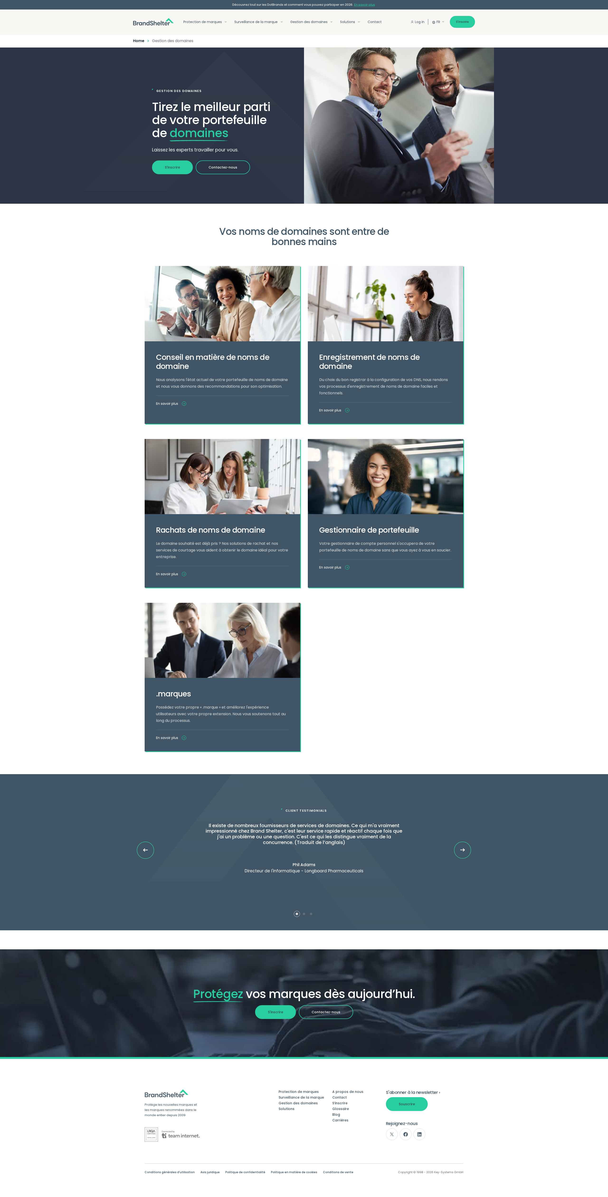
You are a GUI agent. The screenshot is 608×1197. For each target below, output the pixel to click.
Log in (419, 21)
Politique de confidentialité (245, 1172)
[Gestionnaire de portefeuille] (385, 476)
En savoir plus (364, 5)
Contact (375, 21)
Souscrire (407, 1104)
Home (138, 40)
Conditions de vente (338, 1172)
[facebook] (406, 1134)
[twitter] (392, 1134)
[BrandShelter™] (153, 21)
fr (438, 21)
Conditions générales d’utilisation (170, 1172)
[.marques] (222, 640)
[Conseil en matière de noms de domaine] (222, 303)
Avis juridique (210, 1172)
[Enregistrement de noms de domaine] (385, 303)
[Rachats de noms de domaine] (222, 476)
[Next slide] (462, 850)
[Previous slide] (145, 850)
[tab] (297, 914)
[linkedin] (419, 1134)
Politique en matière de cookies (294, 1172)
